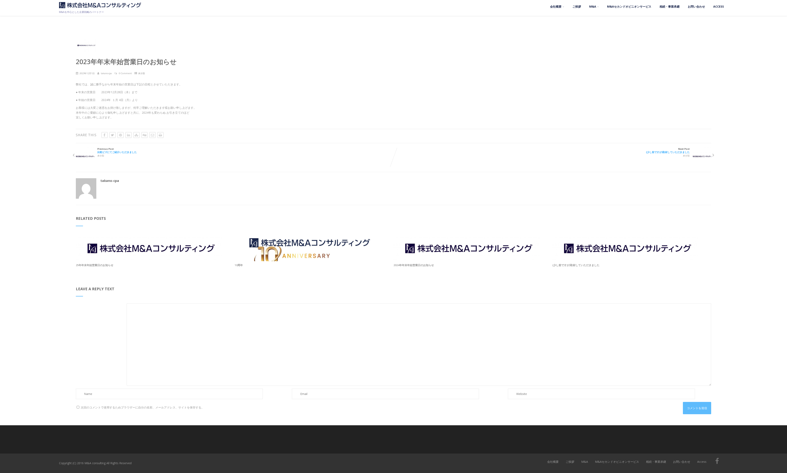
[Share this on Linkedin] (128, 135)
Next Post (668, 150)
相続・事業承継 (670, 6)
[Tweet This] (112, 135)
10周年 (239, 265)
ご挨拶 (576, 6)
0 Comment (125, 73)
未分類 (141, 73)
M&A (592, 6)
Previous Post (117, 150)
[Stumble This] (136, 135)
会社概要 (556, 6)
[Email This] (152, 135)
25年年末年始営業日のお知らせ (94, 265)
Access (718, 6)
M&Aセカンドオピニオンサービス (629, 6)
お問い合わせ (696, 6)
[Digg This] (144, 135)
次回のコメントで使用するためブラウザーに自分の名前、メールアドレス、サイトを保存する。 (142, 407)
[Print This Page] (160, 135)
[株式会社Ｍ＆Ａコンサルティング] (100, 9)
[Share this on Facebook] (104, 135)
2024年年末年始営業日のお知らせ (414, 265)
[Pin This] (120, 135)
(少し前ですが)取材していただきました (575, 265)
